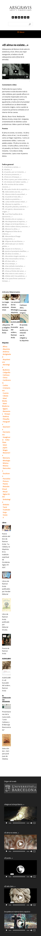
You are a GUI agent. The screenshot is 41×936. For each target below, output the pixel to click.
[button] (20, 816)
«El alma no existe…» (13, 254)
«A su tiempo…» (11, 263)
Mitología (6, 460)
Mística (5, 463)
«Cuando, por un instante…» (15, 172)
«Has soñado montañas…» (15, 266)
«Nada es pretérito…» (13, 199)
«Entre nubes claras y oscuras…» (17, 226)
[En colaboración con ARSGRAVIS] (6, 706)
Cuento (5, 393)
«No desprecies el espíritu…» (16, 221)
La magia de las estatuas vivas (5, 306)
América (6, 352)
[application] (20, 816)
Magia (5, 450)
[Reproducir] (7, 823)
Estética (6, 416)
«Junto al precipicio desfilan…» (17, 251)
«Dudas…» (8, 169)
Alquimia (6, 349)
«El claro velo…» (11, 261)
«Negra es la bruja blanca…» (16, 224)
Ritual (5, 491)
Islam (5, 445)
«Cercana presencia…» (12, 174)
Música (5, 466)
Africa (5, 346)
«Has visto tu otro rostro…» (15, 273)
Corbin (5, 385)
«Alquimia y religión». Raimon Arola (6, 329)
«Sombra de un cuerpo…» (15, 219)
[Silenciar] (31, 823)
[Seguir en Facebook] (16, 17)
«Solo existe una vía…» (13, 192)
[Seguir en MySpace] (13, 17)
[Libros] (6, 528)
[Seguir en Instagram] (22, 17)
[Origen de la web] (20, 788)
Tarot (5, 507)
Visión (5, 515)
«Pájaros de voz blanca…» (15, 241)
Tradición (6, 510)
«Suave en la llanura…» (14, 249)
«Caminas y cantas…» (12, 167)
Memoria (6, 458)
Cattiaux (6, 375)
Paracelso (6, 479)
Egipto (5, 409)
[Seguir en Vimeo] (25, 17)
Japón (5, 447)
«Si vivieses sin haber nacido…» (16, 182)
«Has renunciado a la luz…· (15, 259)
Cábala (5, 396)
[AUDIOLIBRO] (6, 668)
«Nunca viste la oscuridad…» (16, 194)
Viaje (5, 512)
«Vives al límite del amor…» (15, 271)
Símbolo (6, 504)
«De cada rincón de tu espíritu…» (16, 189)
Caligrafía (6, 372)
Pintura (6, 481)
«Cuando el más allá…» (14, 197)
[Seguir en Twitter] (19, 17)
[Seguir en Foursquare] (28, 17)
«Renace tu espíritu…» (13, 204)
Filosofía (6, 419)
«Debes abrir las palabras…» (16, 276)
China (5, 377)
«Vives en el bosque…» (12, 177)
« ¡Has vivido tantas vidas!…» (16, 202)
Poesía (5, 484)
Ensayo (7, 414)
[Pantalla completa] (34, 823)
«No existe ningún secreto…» (16, 256)
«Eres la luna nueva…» (13, 268)
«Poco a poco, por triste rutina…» (16, 179)
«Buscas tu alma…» (12, 229)
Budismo (6, 370)
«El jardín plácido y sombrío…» (16, 207)
